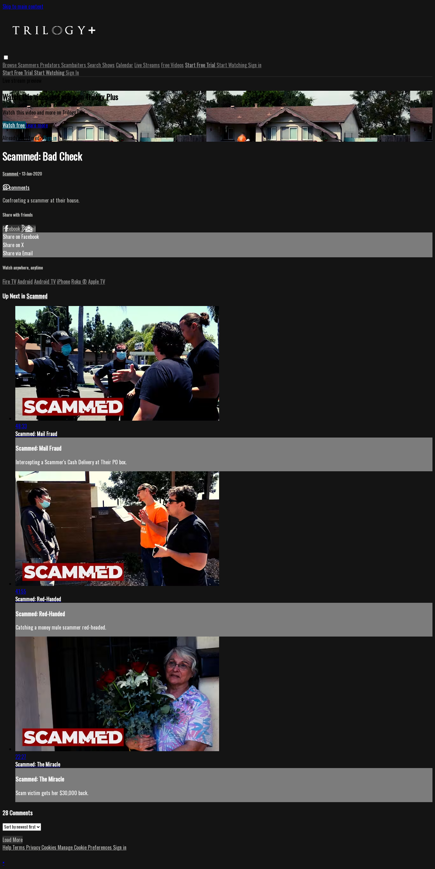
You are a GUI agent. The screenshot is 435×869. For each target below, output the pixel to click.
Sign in (254, 65)
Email (30, 228)
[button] (6, 57)
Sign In (72, 72)
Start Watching (232, 65)
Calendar (124, 65)
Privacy (33, 847)
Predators (50, 65)
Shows (108, 65)
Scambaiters (74, 65)
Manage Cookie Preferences (85, 847)
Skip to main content (23, 6)
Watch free (14, 125)
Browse (10, 65)
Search (94, 65)
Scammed (11, 173)
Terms (19, 847)
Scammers (29, 65)
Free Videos (172, 65)
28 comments (16, 187)
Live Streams (147, 65)
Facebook (12, 228)
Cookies (49, 847)
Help (7, 847)
